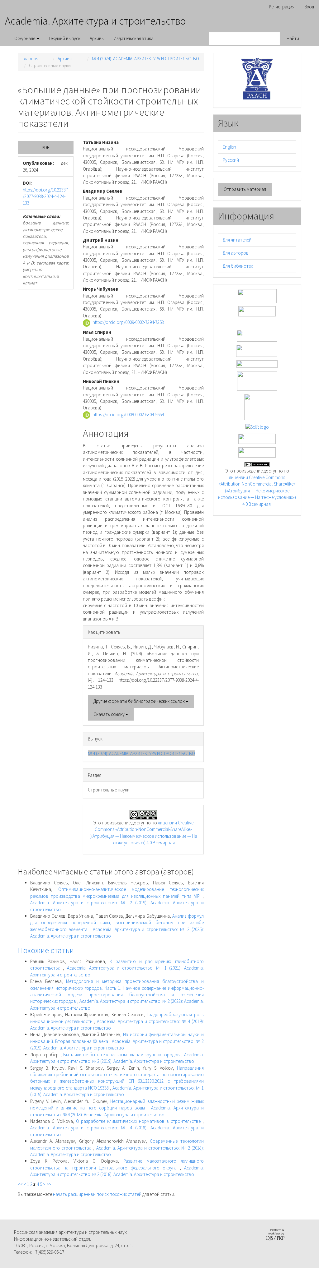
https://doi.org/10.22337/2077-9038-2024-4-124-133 (45, 196)
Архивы (97, 38)
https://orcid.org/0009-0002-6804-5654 (128, 414)
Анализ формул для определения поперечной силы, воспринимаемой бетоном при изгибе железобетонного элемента (117, 922)
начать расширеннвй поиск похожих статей (97, 1194)
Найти (293, 38)
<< (20, 1184)
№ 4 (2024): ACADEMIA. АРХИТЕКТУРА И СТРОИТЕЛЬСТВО (145, 59)
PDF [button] (45, 147)
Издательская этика (134, 38)
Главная (30, 59)
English (229, 147)
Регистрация (281, 7)
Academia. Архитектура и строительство (95, 20)
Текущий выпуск (64, 38)
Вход (309, 7)
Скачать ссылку (109, 714)
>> (48, 1184)
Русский (231, 160)
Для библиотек (238, 266)
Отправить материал (245, 189)
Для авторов (236, 253)
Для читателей (237, 240)
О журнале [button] (25, 38)
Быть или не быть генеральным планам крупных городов (122, 1055)
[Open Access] (257, 295)
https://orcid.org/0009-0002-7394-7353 (128, 322)
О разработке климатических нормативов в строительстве (139, 1121)
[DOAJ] (257, 364)
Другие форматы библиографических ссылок (139, 701)
